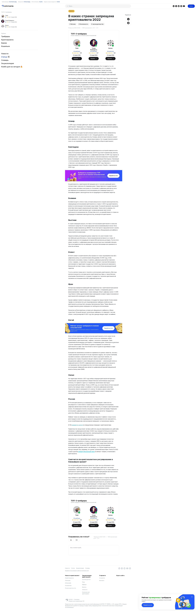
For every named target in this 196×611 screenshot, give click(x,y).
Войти (191, 6)
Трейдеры (5, 36)
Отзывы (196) (14, 26)
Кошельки (5, 46)
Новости (4, 54)
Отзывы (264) (14, 22)
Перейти (76, 58)
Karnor (7, 25)
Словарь (4, 60)
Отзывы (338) (13, 17)
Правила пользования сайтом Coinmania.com (77, 570)
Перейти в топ (113, 175)
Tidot (6, 15)
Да (71, 540)
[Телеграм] (176, 6)
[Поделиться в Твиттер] (128, 22)
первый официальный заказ (86, 451)
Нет (77, 540)
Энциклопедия (7, 63)
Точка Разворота (9, 20)
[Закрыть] (192, 597)
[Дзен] (181, 6)
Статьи (4, 57)
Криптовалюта (7, 40)
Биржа (4, 43)
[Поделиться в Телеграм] (128, 19)
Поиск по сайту (67, 6)
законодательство (98, 24)
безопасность (84, 24)
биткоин (73, 24)
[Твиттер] (179, 6)
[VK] (174, 6)
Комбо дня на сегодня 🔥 (11, 67)
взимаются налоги (77, 425)
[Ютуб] (184, 6)
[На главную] (7, 6)
